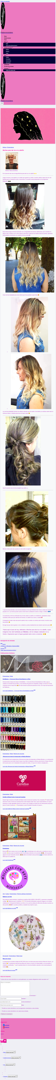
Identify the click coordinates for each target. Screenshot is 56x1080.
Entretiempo (6, 848)
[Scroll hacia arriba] (2, 1041)
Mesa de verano (7, 958)
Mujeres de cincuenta (19, 753)
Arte (4, 893)
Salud (7, 53)
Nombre (24, 998)
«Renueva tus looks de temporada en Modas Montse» (17, 756)
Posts (5, 39)
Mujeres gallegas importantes (24, 893)
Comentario (33, 995)
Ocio (4, 1064)
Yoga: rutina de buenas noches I (8, 649)
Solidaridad (6, 64)
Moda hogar (19, 955)
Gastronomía (8, 60)
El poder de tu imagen (9, 66)
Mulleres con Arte (7, 896)
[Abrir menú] (2, 103)
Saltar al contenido (5, 1)
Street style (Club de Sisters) (11, 45)
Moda (7, 43)
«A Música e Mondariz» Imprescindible (10, 645)
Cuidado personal (7, 1057)
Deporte (7, 51)
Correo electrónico (26, 1001)
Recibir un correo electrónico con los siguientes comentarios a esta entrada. (20, 1008)
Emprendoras (10, 147)
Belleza (7, 49)
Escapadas (8, 59)
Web (23, 1005)
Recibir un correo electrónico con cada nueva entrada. (15, 1011)
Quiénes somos (7, 38)
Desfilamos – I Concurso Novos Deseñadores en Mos (16, 679)
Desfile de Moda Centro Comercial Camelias (14, 797)
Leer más (18, 690)
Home (5, 36)
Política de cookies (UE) (10, 70)
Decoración (8, 62)
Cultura (7, 57)
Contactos (5, 1076)
